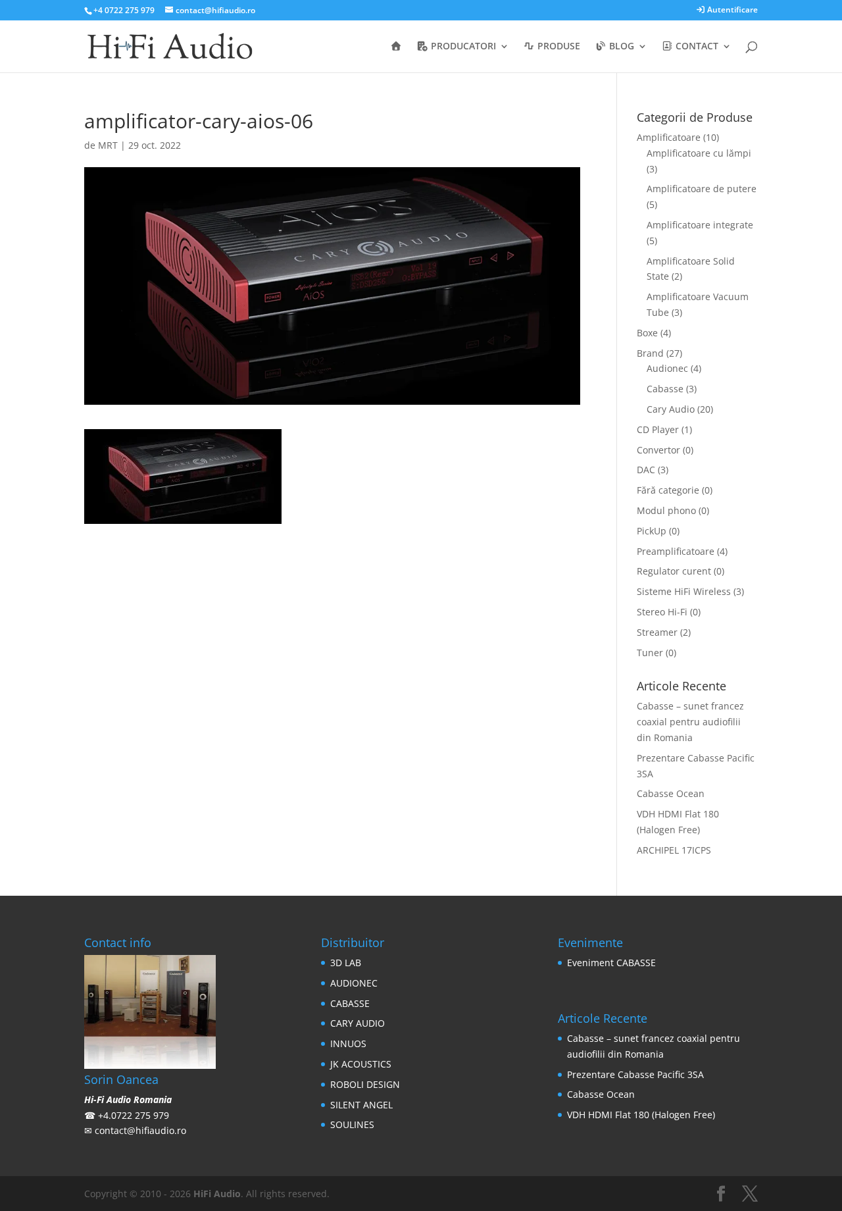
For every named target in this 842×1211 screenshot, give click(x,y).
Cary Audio (671, 409)
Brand (650, 353)
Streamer (657, 632)
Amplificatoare (669, 137)
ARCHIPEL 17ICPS (674, 850)
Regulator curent (674, 571)
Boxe (647, 332)
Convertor (658, 450)
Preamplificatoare (675, 551)
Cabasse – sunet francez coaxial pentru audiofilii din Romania (690, 722)
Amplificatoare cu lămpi (699, 153)
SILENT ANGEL (361, 1104)
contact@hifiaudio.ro (140, 1130)
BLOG (620, 46)
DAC (646, 469)
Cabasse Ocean (671, 793)
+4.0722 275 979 (133, 1115)
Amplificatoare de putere (701, 188)
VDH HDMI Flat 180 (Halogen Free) (641, 1114)
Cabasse (665, 388)
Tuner (650, 652)
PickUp (651, 531)
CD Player (658, 429)
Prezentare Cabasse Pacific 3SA (635, 1074)
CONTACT (695, 46)
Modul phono (666, 510)
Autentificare (731, 10)
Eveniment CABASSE (611, 962)
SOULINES (352, 1124)
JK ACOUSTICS (360, 1064)
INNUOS (348, 1043)
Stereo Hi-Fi (662, 612)
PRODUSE (557, 46)
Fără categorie (668, 490)
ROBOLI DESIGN (365, 1084)
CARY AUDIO (357, 1023)
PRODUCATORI (462, 46)
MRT (108, 145)
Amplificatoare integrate (700, 225)
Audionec (667, 368)
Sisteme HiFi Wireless (684, 591)
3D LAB (345, 962)
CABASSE (350, 1003)
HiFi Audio (217, 1193)
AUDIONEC (354, 983)
